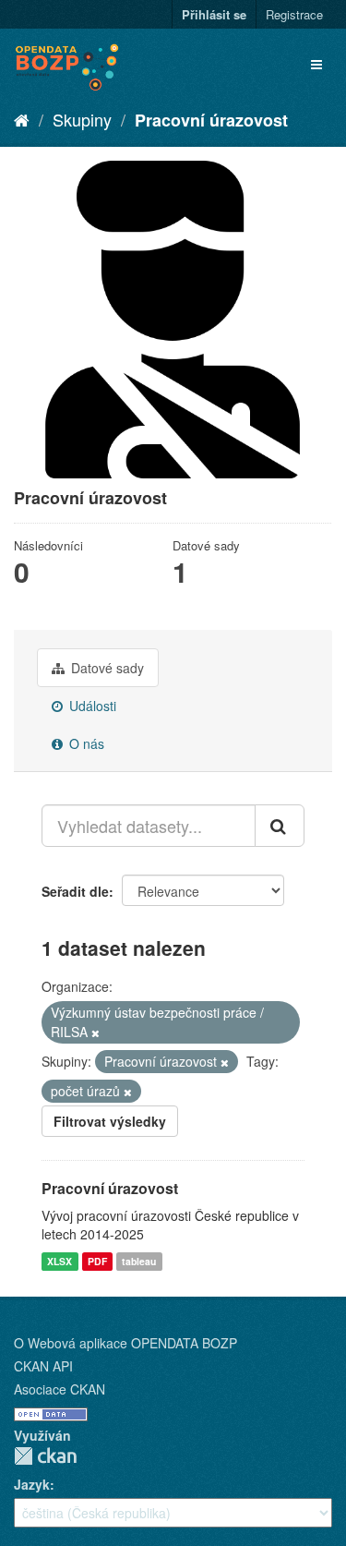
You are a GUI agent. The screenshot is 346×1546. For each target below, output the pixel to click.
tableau (139, 1261)
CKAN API (43, 1366)
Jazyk (32, 1484)
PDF (97, 1261)
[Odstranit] (95, 1032)
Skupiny (82, 119)
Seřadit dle (75, 891)
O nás (85, 743)
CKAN (45, 1456)
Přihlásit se (214, 14)
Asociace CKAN (59, 1389)
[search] (279, 825)
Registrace (294, 14)
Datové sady (105, 667)
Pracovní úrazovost (211, 120)
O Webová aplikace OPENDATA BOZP (125, 1343)
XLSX (59, 1261)
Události (91, 705)
